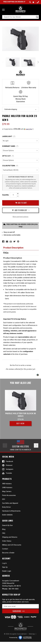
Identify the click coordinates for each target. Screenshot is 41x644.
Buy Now (20, 423)
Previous (3, 62)
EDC (3, 499)
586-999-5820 (37, 2)
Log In (4, 563)
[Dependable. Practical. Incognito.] (20, 9)
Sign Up (5, 567)
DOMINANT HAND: (10, 146)
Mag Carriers (6, 491)
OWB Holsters (7, 488)
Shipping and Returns (9, 537)
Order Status (6, 541)
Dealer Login (6, 571)
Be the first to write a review (20, 365)
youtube (9, 473)
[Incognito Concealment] (21, 626)
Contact (5, 549)
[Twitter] (14, 241)
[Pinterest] (18, 241)
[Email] (7, 241)
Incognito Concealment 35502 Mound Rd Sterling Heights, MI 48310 (11, 583)
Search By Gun (7, 525)
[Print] (11, 241)
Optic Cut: (8, 156)
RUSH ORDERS (7, 515)
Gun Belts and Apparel (10, 503)
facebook (9, 461)
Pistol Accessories (9, 495)
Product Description (13, 247)
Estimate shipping (11, 109)
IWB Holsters (7, 484)
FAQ (3, 533)
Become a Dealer (8, 553)
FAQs (6, 252)
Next (38, 62)
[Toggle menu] (3, 10)
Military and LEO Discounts (11, 545)
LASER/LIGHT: (8, 136)
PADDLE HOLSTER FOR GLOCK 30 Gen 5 (20, 414)
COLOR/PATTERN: (10, 166)
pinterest (9, 465)
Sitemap (32, 634)
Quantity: (5, 195)
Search (30, 2)
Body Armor (6, 507)
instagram (9, 469)
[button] (20, 129)
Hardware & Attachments (11, 511)
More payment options (20, 217)
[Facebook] (3, 241)
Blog (3, 529)
